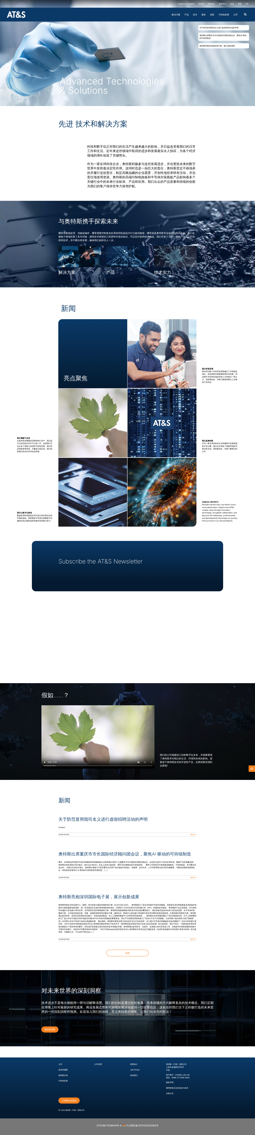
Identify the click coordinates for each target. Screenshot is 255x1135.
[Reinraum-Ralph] (162, 459)
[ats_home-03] (92, 389)
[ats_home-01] (162, 389)
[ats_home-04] (92, 459)
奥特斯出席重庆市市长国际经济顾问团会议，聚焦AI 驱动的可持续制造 (124, 854)
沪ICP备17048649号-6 (109, 1125)
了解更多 (192, 834)
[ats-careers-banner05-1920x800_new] (162, 320)
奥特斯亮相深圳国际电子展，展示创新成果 (98, 896)
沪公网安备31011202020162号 (141, 1125)
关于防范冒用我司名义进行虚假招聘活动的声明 (103, 819)
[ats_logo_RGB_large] (16, 8)
